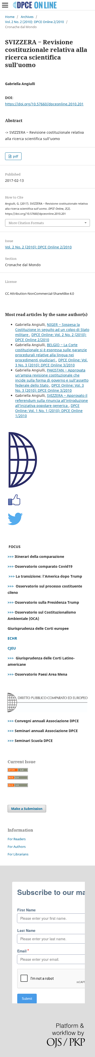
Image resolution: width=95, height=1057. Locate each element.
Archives (27, 16)
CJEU (12, 648)
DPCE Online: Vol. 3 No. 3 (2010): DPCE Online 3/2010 (51, 362)
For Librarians (18, 854)
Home (9, 16)
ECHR (12, 638)
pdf (15, 156)
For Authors (17, 846)
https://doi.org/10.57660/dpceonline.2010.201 (44, 104)
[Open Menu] (5, 5)
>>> (11, 556)
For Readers (17, 839)
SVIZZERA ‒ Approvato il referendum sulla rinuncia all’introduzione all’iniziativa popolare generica (51, 400)
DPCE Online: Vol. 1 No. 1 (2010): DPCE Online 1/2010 (49, 410)
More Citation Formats (26, 223)
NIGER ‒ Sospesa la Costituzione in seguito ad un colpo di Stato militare (52, 329)
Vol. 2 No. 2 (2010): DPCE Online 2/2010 (34, 21)
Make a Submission (27, 808)
